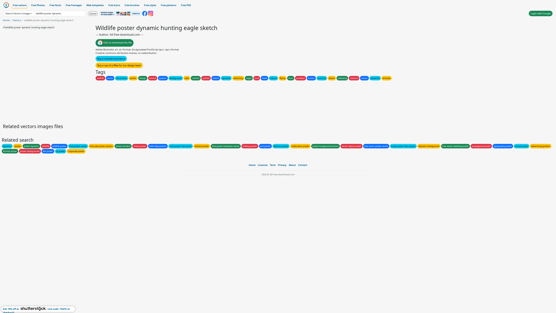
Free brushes (132, 5)
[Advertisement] (89, 101)
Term (273, 165)
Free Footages (74, 5)
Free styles (150, 5)
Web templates (95, 5)
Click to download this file (117, 42)
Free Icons (114, 5)
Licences (263, 165)
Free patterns (168, 5)
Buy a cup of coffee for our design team (119, 65)
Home (6, 20)
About (292, 165)
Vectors (17, 20)
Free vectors (20, 5)
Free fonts (55, 5)
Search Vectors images (17, 13)
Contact (302, 165)
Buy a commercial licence (111, 58)
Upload (92, 13)
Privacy (282, 165)
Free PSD (186, 5)
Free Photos (38, 5)
